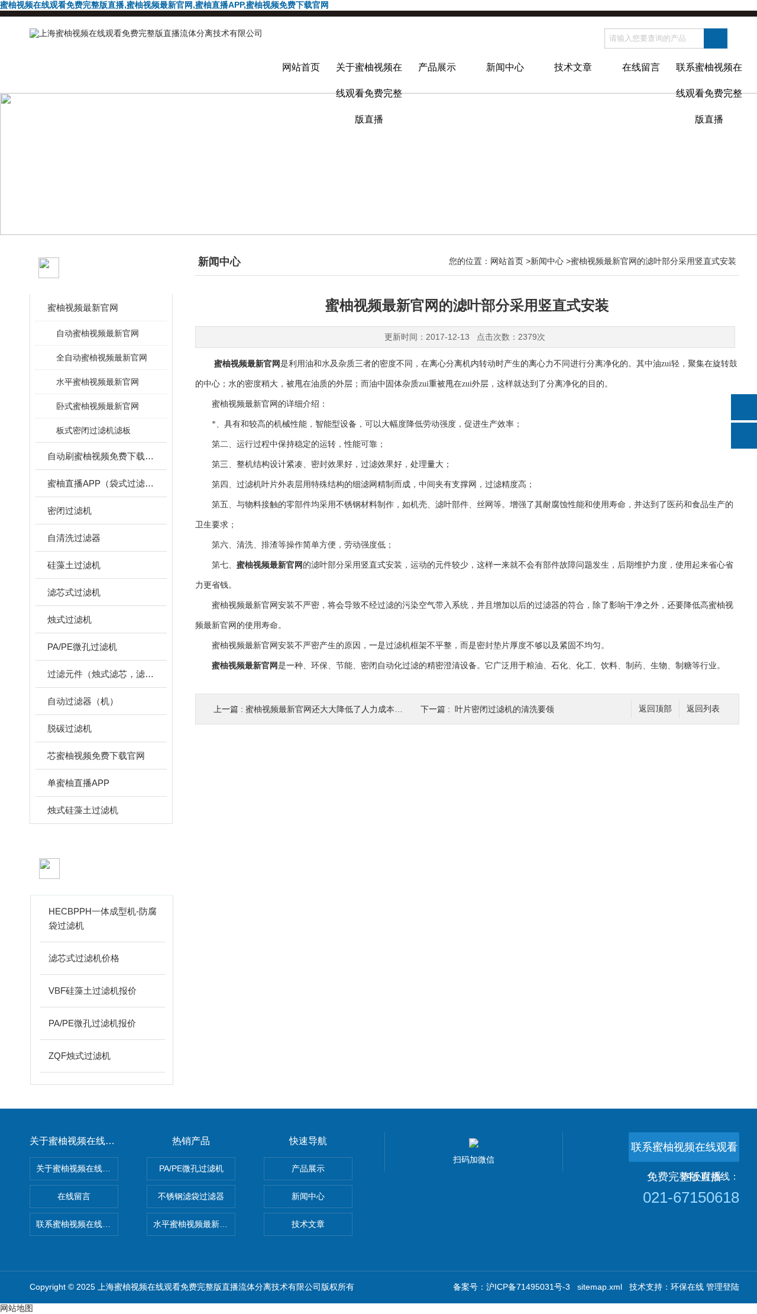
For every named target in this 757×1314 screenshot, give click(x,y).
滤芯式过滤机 (74, 592)
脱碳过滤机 (69, 728)
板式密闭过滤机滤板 (93, 430)
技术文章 (573, 67)
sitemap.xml (599, 1287)
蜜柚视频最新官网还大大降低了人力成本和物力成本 (340, 709)
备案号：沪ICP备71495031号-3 (511, 1287)
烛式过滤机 (69, 619)
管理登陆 (722, 1287)
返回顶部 (655, 708)
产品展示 (437, 67)
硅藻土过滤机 (74, 565)
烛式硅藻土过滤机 (82, 810)
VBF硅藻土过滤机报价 (92, 990)
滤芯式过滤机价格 (83, 958)
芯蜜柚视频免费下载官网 (96, 756)
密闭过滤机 (69, 510)
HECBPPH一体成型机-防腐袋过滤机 (102, 918)
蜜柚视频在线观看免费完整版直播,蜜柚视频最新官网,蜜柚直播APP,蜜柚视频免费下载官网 (164, 4)
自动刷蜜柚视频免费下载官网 (102, 456)
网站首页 (301, 67)
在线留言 (641, 67)
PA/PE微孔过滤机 (82, 647)
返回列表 (703, 708)
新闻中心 (505, 67)
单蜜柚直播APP (78, 783)
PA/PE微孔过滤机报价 (92, 1023)
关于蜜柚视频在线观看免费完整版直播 (369, 77)
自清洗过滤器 (74, 538)
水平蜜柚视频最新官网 (97, 382)
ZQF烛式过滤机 (79, 1056)
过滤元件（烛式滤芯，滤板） (102, 674)
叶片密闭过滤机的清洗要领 (504, 709)
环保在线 (687, 1287)
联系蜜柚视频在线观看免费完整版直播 (709, 77)
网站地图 (16, 1308)
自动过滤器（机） (82, 701)
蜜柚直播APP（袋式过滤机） (102, 483)
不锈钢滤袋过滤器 (191, 1196)
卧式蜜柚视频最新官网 (97, 406)
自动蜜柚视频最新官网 (97, 333)
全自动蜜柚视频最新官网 (101, 357)
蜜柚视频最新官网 (82, 307)
